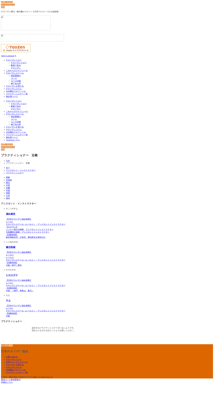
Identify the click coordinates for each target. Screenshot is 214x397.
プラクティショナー (15, 173)
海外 (8, 198)
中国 (8, 190)
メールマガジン (8, 5)
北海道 (9, 180)
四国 (8, 193)
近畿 (8, 188)
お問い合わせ (7, 2)
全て (8, 168)
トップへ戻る (7, 345)
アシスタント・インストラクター (21, 170)
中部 (8, 185)
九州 (8, 196)
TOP (3, 7)
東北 (8, 183)
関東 (8, 177)
